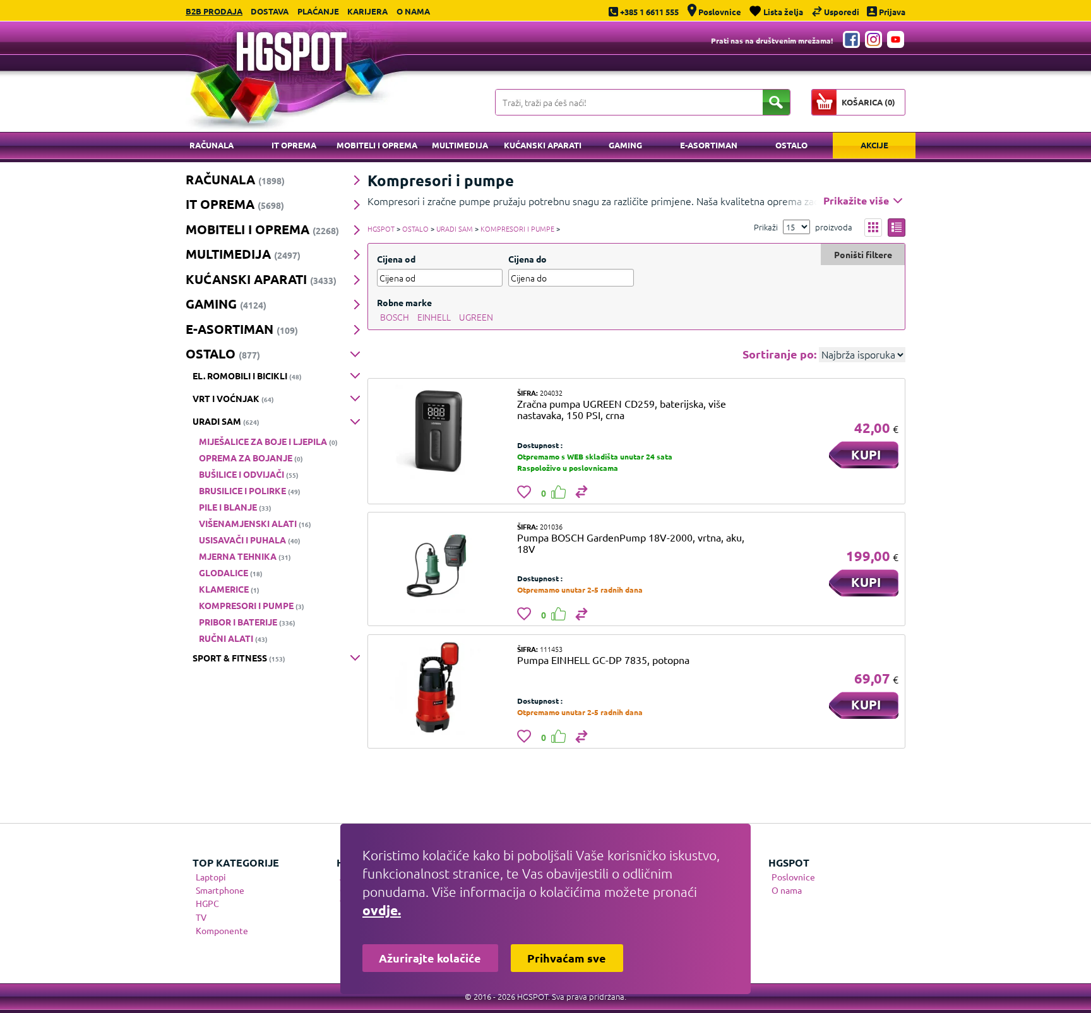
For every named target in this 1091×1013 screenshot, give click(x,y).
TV (201, 917)
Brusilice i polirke (250, 490)
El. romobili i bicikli (247, 375)
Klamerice (229, 589)
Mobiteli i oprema (377, 144)
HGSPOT (381, 228)
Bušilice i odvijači (249, 474)
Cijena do (527, 258)
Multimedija (460, 144)
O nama (413, 11)
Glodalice (231, 572)
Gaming (625, 144)
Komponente (222, 930)
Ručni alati (233, 638)
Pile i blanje (235, 506)
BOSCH (394, 317)
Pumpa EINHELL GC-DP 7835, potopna (603, 659)
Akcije (874, 144)
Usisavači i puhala (250, 539)
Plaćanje (318, 11)
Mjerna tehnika (245, 556)
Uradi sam (226, 421)
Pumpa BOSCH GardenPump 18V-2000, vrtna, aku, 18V (630, 543)
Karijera (367, 11)
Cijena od (396, 258)
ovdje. (381, 909)
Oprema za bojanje (251, 457)
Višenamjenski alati (255, 523)
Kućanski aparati (542, 144)
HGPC (207, 903)
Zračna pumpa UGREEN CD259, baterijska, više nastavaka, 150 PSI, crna (621, 409)
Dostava (270, 11)
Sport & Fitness (239, 657)
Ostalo (791, 144)
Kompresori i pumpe (251, 605)
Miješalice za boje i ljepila (268, 441)
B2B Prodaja (214, 11)
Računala (211, 144)
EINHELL (434, 317)
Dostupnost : (540, 445)
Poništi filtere (863, 254)
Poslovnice (793, 876)
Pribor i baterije (247, 621)
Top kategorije (236, 862)
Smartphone (220, 890)
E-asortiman (708, 144)
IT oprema (293, 144)
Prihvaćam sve (566, 958)
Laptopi (211, 876)
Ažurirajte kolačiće (430, 958)
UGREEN (476, 317)
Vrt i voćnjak (233, 398)
